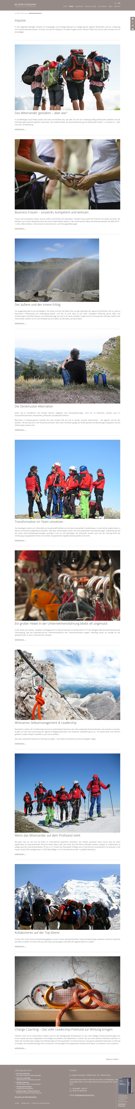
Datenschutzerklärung (41, 1103)
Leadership (79, 6)
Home (17, 1103)
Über (110, 6)
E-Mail (20, 32)
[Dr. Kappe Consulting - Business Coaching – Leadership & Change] (25, 5)
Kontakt (117, 6)
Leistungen (102, 6)
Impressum (25, 1103)
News (71, 6)
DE (116, 3)
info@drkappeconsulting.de (84, 1095)
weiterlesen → (20, 129)
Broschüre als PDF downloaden (26, 1097)
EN (119, 3)
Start (65, 6)
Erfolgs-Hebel (90, 6)
